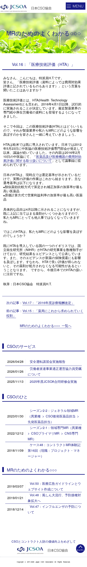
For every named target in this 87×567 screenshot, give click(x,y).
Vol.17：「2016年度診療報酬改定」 (48, 302)
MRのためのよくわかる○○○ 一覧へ (45, 325)
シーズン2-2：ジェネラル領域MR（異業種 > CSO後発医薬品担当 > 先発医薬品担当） (53, 416)
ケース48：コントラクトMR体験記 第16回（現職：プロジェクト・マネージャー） (54, 450)
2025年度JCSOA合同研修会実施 (53, 381)
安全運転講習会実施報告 (47, 361)
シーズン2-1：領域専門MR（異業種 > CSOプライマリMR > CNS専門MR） (55, 433)
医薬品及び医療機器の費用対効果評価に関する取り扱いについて (42, 158)
